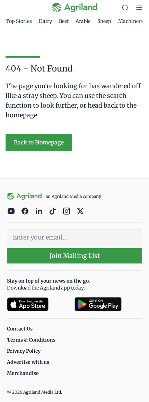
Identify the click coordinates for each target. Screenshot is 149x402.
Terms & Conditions (31, 340)
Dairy (45, 21)
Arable (83, 21)
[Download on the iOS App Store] (38, 304)
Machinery (130, 21)
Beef (64, 21)
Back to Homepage (39, 142)
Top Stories (19, 21)
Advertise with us (28, 362)
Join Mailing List (75, 256)
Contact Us (20, 329)
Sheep (104, 21)
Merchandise (23, 373)
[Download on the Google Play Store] (108, 304)
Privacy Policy (24, 351)
